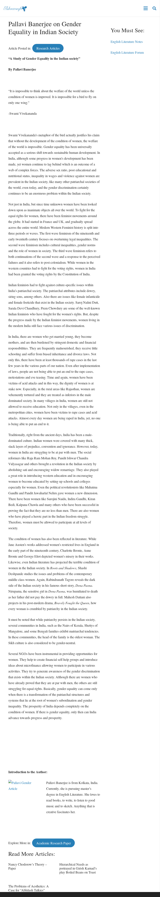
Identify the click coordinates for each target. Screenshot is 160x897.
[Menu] (145, 8)
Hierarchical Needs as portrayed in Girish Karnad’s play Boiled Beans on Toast (78, 868)
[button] (154, 8)
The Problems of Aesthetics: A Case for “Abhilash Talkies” (28, 888)
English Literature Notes (127, 41)
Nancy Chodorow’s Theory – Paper (27, 866)
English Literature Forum (127, 52)
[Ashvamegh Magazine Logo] (15, 8)
